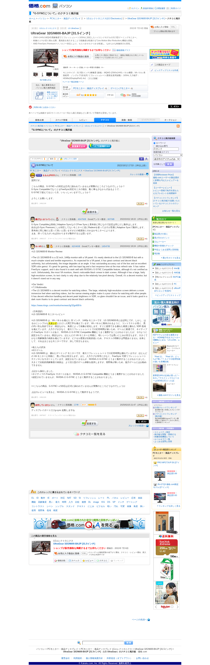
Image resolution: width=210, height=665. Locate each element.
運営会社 (65, 658)
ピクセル (100, 506)
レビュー (125, 498)
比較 (77, 502)
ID (37, 498)
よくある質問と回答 (163, 441)
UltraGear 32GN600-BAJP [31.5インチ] (102, 170)
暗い (109, 506)
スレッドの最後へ (138, 174)
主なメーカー (160, 242)
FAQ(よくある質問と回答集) (166, 249)
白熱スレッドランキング (166, 407)
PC (175, 284)
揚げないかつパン (43, 219)
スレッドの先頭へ (137, 425)
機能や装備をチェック (164, 246)
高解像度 (42, 502)
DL (89, 502)
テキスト (81, 506)
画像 (129, 506)
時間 (64, 502)
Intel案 (177, 268)
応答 (133, 498)
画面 (140, 498)
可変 (122, 506)
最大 (57, 502)
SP (114, 502)
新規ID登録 (148, 8)
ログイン (135, 8)
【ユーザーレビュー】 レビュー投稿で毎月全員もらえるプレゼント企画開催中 (166, 190)
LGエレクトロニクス (93, 126)
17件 (76, 405)
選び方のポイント (162, 238)
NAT (69, 498)
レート (101, 498)
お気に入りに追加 (70, 159)
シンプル (59, 506)
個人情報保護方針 (94, 658)
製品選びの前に (161, 234)
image (96, 502)
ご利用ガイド (175, 8)
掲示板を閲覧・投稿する (165, 434)
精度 (55, 510)
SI (80, 498)
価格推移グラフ (123, 50)
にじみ (91, 506)
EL (33, 498)
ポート (55, 498)
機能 (34, 502)
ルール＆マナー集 (162, 439)
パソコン (48, 126)
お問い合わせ (142, 658)
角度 (136, 506)
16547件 (106, 246)
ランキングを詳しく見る (169, 506)
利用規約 (78, 658)
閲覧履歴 (161, 8)
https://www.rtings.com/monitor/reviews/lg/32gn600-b (56, 305)
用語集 (157, 253)
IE (48, 498)
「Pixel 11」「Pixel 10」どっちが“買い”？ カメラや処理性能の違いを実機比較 (166, 359)
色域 (49, 510)
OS (108, 502)
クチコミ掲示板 (37, 126)
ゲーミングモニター (120, 88)
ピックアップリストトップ (168, 295)
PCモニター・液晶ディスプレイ (88, 88)
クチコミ (103, 560)
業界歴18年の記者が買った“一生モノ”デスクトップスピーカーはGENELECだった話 (166, 378)
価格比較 (61, 560)
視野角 (41, 510)
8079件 (111, 219)
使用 (34, 510)
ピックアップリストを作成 (166, 70)
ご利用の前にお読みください (44, 107)
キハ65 (38, 246)
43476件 (82, 219)
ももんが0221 (49, 175)
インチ (121, 502)
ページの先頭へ (139, 619)
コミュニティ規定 (162, 432)
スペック (75, 560)
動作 (43, 498)
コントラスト (38, 506)
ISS (103, 502)
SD (75, 498)
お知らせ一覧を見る (171, 211)
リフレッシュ (89, 498)
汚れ (116, 506)
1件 (80, 175)
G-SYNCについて (44, 165)
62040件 (76, 246)
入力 (71, 502)
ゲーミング (131, 502)
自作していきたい (43, 405)
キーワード (161, 143)
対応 (63, 498)
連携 (84, 502)
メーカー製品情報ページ (74, 82)
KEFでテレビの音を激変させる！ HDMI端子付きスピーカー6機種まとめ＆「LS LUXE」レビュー (166, 339)
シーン (50, 506)
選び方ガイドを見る (171, 258)
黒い (51, 502)
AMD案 (177, 272)
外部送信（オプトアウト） (119, 658)
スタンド (70, 506)
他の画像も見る (45, 80)
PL (108, 498)
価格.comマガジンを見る (169, 395)
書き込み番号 (162, 146)
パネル (115, 498)
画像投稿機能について (164, 437)
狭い (142, 506)
